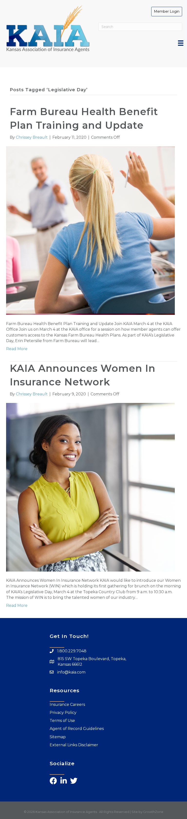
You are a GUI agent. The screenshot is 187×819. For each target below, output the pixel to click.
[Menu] (181, 43)
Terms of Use (62, 720)
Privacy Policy (63, 712)
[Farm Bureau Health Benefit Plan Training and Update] (90, 230)
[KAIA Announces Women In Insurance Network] (90, 487)
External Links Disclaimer (74, 745)
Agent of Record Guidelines (77, 728)
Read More (17, 348)
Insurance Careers (67, 704)
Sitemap (58, 737)
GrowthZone (153, 812)
